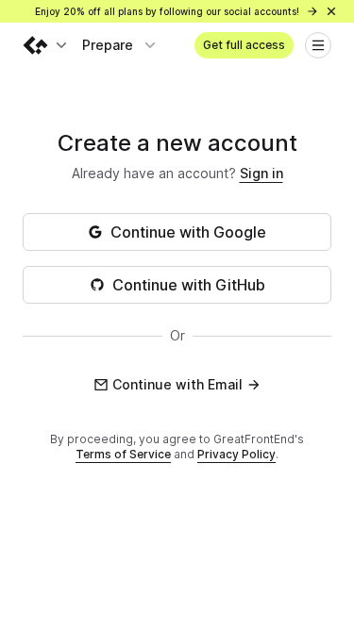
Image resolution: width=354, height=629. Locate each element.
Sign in (261, 173)
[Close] (331, 11)
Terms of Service (123, 454)
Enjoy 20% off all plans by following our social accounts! (168, 11)
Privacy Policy (236, 454)
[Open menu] (318, 45)
